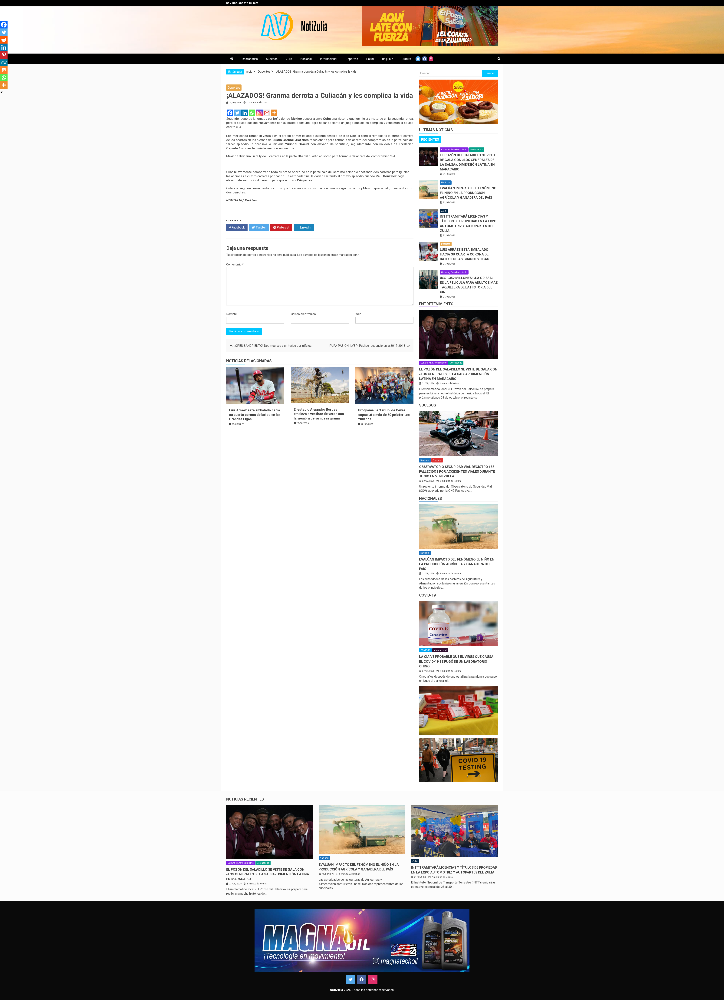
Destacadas (250, 59)
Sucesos (272, 59)
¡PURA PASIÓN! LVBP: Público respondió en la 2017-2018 (367, 345)
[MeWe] (4, 62)
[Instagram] (259, 113)
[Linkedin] (244, 113)
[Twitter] (237, 113)
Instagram (372, 979)
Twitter (260, 227)
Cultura (406, 59)
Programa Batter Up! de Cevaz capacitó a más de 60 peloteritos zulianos (384, 414)
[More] (274, 113)
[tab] (430, 139)
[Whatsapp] (252, 113)
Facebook (238, 227)
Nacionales (430, 498)
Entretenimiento (436, 304)
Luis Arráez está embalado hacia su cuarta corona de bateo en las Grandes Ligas (255, 414)
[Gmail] (266, 113)
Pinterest (282, 227)
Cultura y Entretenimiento (454, 149)
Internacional (328, 59)
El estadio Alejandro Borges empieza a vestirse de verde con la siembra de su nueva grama (319, 413)
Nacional (306, 59)
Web (358, 314)
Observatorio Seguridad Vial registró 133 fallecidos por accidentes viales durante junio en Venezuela (457, 471)
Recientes (430, 139)
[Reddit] (4, 40)
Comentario (235, 264)
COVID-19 (427, 595)
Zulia (289, 59)
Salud (370, 59)
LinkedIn (305, 227)
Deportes (351, 59)
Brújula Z (387, 59)
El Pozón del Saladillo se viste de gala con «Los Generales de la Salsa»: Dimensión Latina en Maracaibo (458, 374)
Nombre (231, 314)
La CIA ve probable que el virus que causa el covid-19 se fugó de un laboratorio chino (456, 661)
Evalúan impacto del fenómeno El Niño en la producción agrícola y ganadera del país (468, 192)
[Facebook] (230, 113)
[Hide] (1, 92)
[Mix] (4, 70)
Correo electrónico (303, 314)
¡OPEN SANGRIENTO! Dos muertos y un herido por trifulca (273, 345)
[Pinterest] (4, 55)
